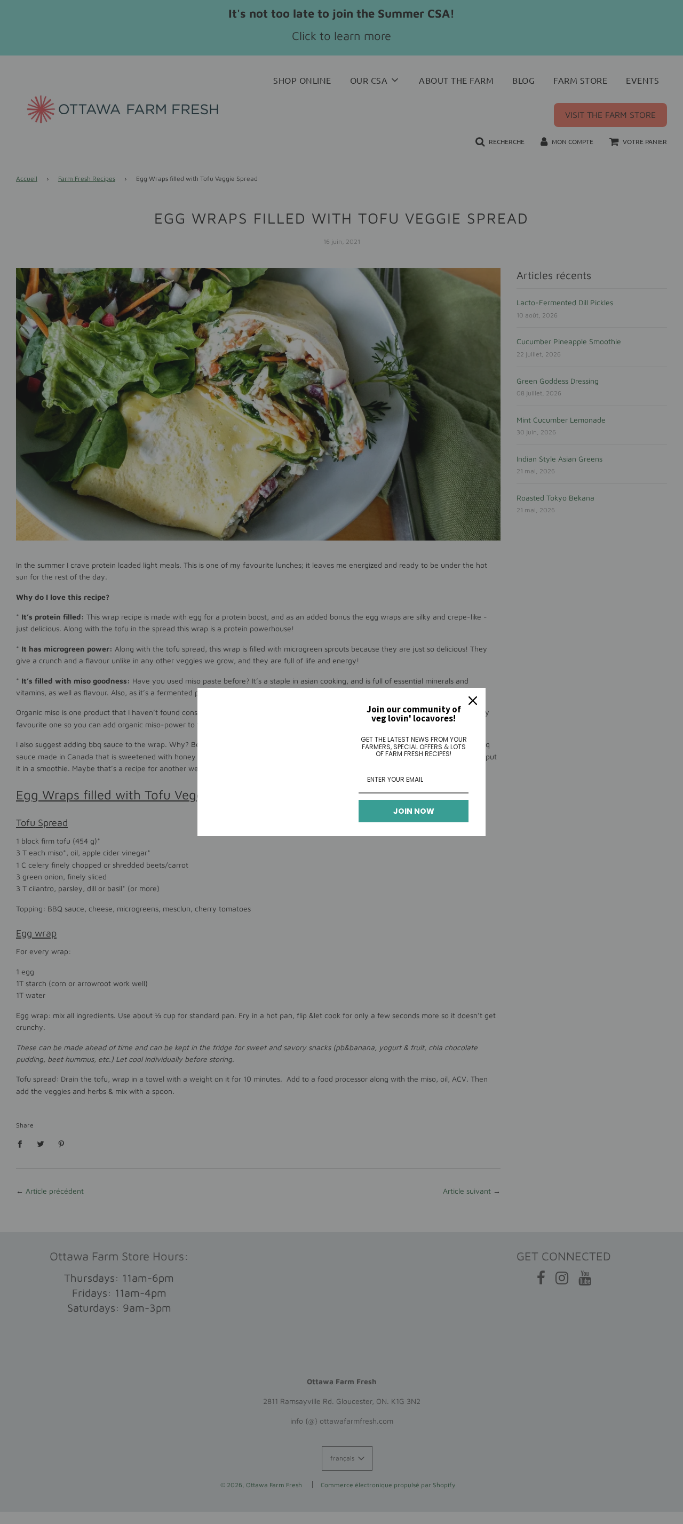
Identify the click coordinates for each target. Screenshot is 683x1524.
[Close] (473, 700)
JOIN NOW (413, 811)
